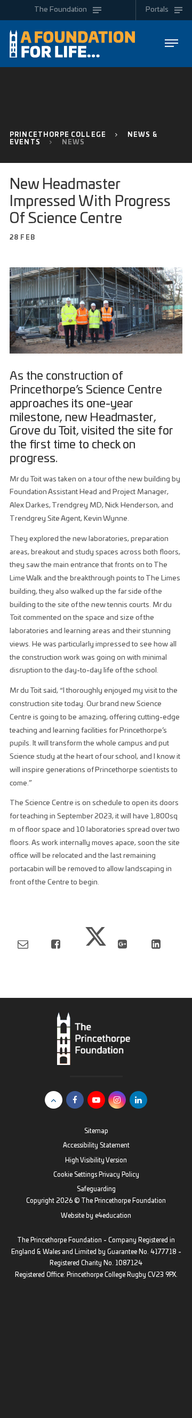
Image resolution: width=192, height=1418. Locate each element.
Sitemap (96, 1131)
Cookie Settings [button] (75, 1175)
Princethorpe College (58, 135)
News (73, 142)
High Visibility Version (96, 1160)
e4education (113, 1216)
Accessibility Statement (96, 1146)
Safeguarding (96, 1189)
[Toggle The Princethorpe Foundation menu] (171, 43)
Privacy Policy (119, 1175)
